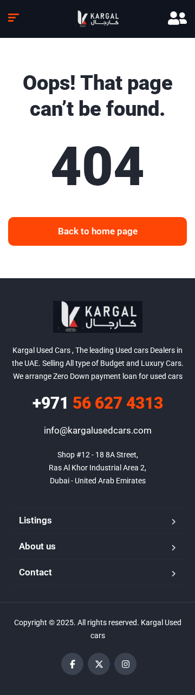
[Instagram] (125, 664)
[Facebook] (72, 664)
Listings (35, 520)
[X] (99, 664)
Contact (35, 572)
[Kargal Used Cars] (97, 19)
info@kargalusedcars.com (98, 430)
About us (37, 546)
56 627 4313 (97, 403)
